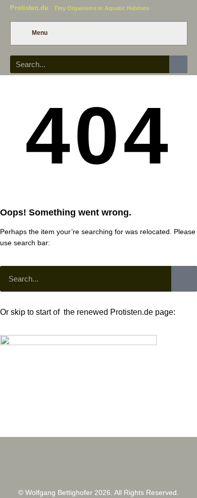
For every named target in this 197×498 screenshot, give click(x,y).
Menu (39, 32)
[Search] (178, 64)
